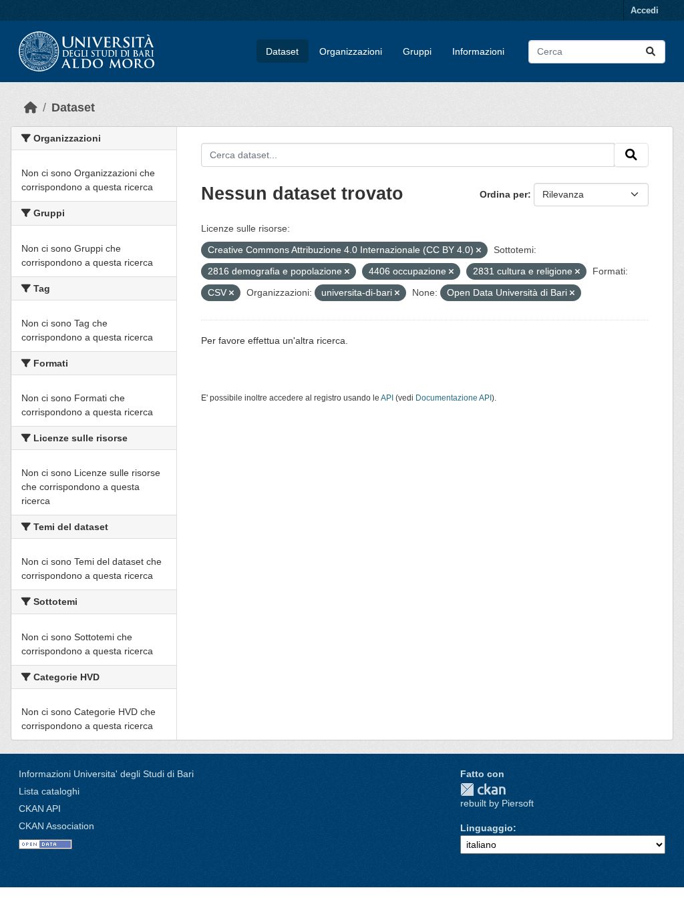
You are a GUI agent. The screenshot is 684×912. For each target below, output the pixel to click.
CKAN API (40, 808)
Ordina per (504, 194)
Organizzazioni (350, 51)
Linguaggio (486, 828)
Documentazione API (453, 398)
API (387, 398)
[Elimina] (478, 250)
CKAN (483, 789)
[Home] (30, 107)
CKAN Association (56, 826)
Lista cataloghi (49, 791)
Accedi (645, 10)
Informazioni (478, 51)
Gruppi (417, 51)
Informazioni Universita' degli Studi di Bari (106, 773)
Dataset (282, 51)
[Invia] (650, 51)
